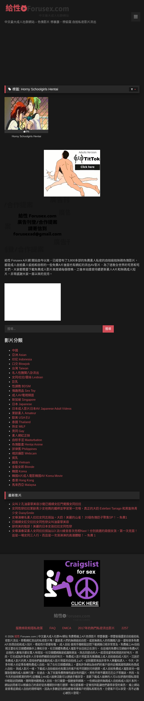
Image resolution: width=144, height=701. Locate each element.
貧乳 (15, 457)
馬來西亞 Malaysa (24, 484)
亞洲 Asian (19, 354)
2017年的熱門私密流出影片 (96, 628)
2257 (125, 628)
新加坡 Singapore (24, 399)
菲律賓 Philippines (24, 449)
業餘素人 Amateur (24, 413)
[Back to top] (132, 690)
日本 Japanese (22, 404)
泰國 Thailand (21, 422)
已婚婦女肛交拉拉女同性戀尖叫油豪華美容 (40, 522)
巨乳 (15, 381)
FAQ (53, 628)
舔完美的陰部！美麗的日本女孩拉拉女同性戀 (42, 526)
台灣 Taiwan (20, 368)
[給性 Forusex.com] (72, 11)
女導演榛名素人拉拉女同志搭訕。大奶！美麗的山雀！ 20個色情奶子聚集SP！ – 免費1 (69, 517)
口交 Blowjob (21, 363)
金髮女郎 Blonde (23, 466)
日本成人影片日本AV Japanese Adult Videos (41, 408)
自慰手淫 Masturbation (27, 440)
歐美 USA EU (21, 417)
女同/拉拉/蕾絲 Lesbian (27, 377)
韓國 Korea (19, 471)
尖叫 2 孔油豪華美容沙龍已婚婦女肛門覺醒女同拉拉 (46, 504)
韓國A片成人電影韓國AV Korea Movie (37, 475)
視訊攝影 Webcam (24, 453)
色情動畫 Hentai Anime (27, 444)
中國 (15, 350)
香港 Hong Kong (23, 480)
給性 (17, 636)
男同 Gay (18, 431)
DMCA (66, 628)
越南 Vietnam (21, 462)
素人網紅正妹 (21, 435)
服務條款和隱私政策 (29, 628)
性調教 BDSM (21, 386)
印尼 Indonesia (22, 359)
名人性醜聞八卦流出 (25, 372)
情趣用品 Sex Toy (23, 390)
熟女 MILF (19, 426)
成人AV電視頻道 (23, 395)
